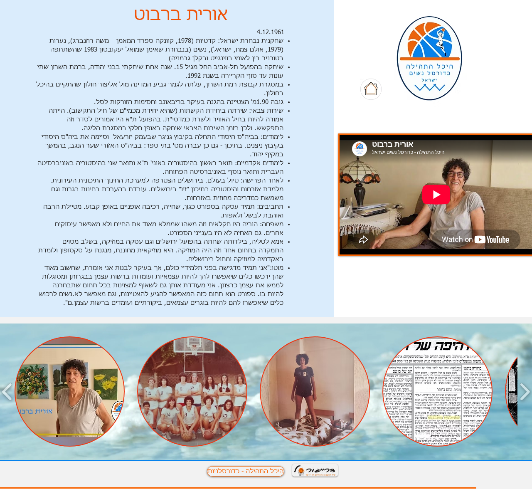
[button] (70, 391)
